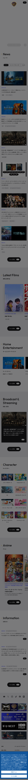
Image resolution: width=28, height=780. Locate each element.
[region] (14, 765)
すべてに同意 (14, 776)
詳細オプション (14, 772)
